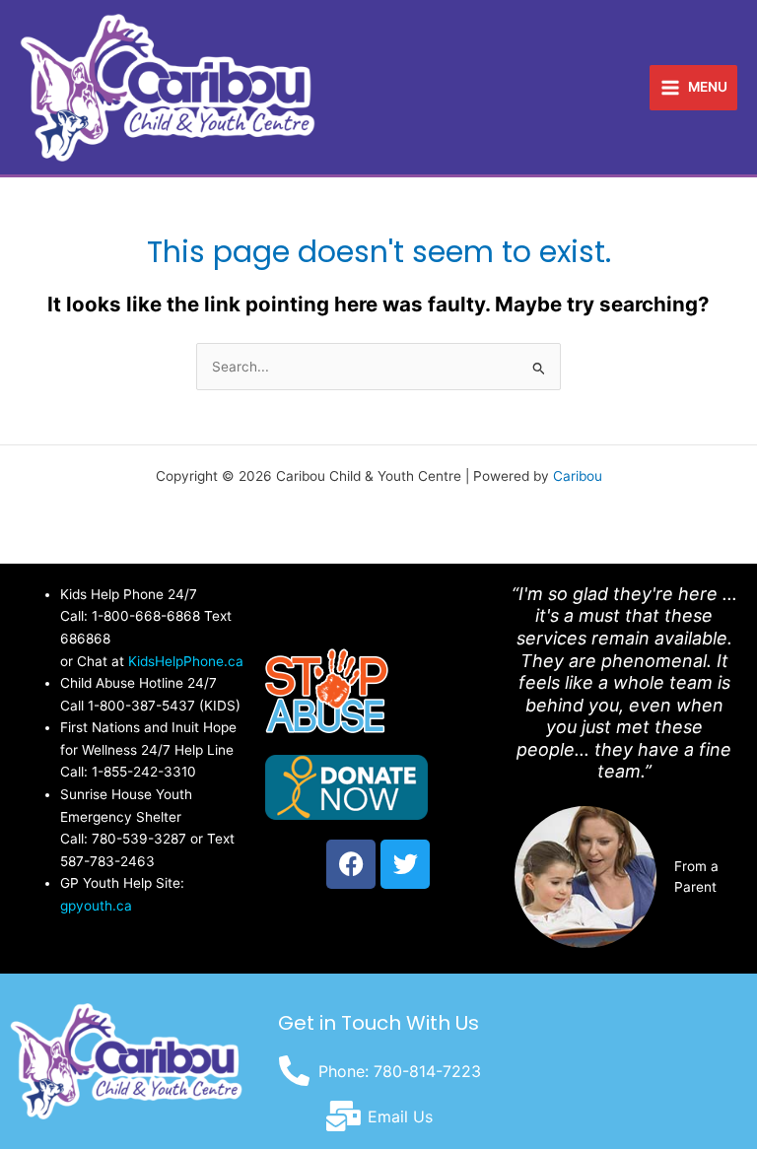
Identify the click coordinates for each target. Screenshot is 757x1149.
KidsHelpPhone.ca (185, 661)
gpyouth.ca (96, 905)
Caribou (577, 476)
